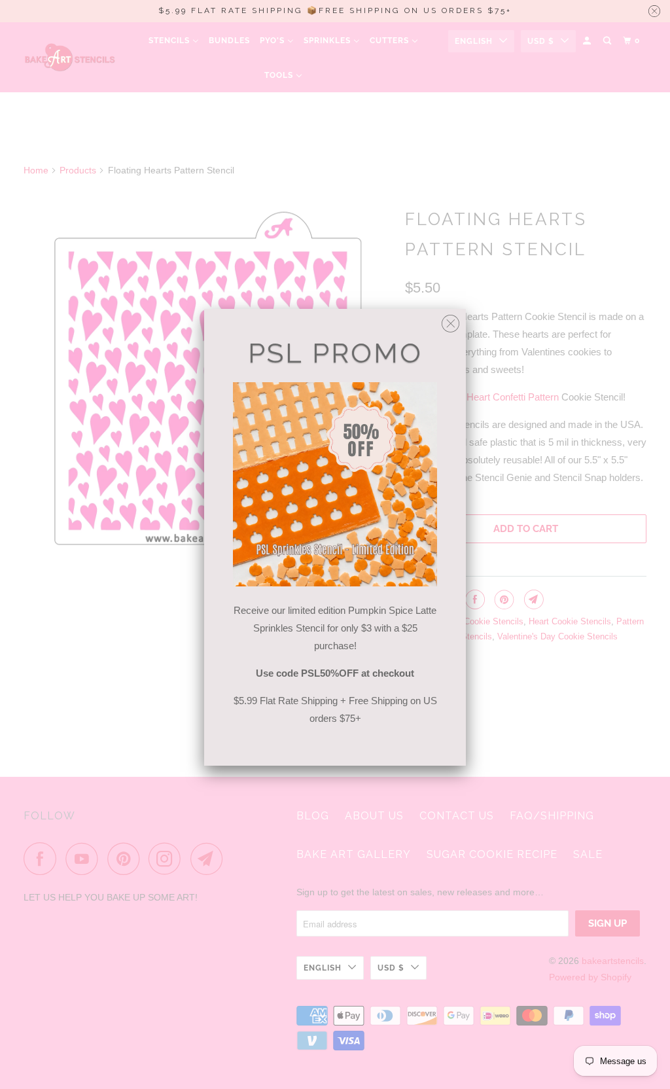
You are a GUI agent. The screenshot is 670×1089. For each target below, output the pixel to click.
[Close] (450, 320)
